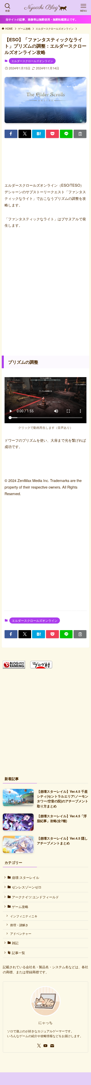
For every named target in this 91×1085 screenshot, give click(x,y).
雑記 (14, 942)
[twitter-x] (38, 1045)
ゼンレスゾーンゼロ (26, 887)
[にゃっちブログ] (45, 7)
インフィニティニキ (23, 916)
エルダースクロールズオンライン (32, 61)
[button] (11, 134)
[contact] (52, 1045)
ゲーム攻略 (19, 906)
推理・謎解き (19, 925)
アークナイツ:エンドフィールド (35, 897)
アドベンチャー (20, 934)
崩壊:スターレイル (25, 877)
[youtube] (45, 1045)
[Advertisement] (45, 290)
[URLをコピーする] (80, 134)
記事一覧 (18, 952)
